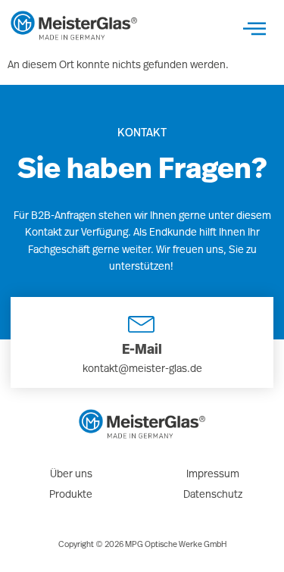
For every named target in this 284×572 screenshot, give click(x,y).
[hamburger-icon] (254, 28)
